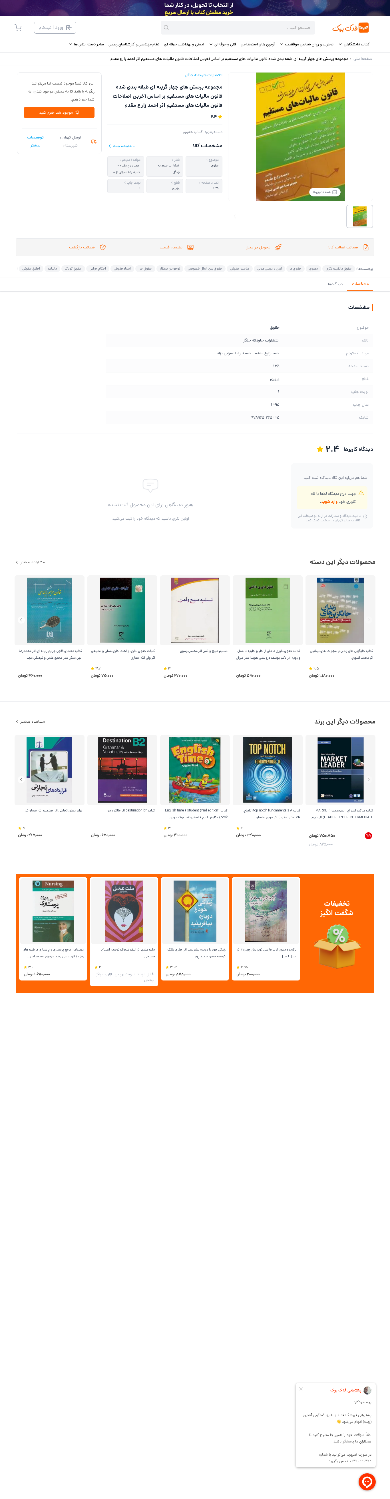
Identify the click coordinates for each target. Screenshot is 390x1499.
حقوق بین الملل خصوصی (205, 268)
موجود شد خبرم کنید (56, 112)
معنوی (313, 268)
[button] (21, 620)
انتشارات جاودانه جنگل (203, 75)
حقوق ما (295, 268)
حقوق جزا (145, 268)
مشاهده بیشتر (32, 562)
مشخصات (360, 284)
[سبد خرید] (18, 27)
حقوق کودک (73, 268)
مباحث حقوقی (239, 268)
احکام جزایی (98, 268)
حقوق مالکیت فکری (339, 268)
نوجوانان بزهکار (170, 268)
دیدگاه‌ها (335, 284)
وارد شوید (329, 502)
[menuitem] (354, 44)
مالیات (52, 268)
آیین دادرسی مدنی (269, 268)
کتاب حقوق (193, 132)
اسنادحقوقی (122, 268)
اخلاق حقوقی (31, 268)
